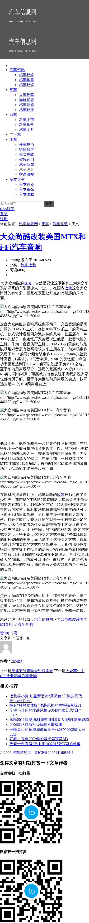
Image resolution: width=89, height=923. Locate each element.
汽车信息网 (28, 224)
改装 (27, 283)
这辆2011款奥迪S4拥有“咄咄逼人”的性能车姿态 (49, 720)
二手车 (15, 135)
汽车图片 (26, 130)
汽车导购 (26, 105)
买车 (13, 90)
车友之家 (17, 179)
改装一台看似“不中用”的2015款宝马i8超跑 (44, 744)
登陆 (4, 214)
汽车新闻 (26, 164)
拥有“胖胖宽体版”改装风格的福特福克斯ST (45, 705)
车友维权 (26, 194)
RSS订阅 (7, 209)
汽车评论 (26, 75)
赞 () (4, 633)
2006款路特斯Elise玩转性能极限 (35, 725)
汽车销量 (26, 80)
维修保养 (26, 149)
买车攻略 (26, 95)
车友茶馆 (26, 189)
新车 (13, 115)
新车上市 (26, 120)
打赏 (14, 633)
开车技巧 (26, 145)
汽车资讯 (17, 70)
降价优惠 (26, 100)
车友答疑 (26, 184)
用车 (13, 140)
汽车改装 (26, 169)
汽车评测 (26, 110)
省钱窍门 (26, 159)
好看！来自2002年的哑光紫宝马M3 (38, 739)
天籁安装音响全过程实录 (32, 671)
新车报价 (26, 125)
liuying (16, 661)
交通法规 (26, 174)
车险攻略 (26, 154)
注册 (4, 219)
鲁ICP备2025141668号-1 (54, 753)
